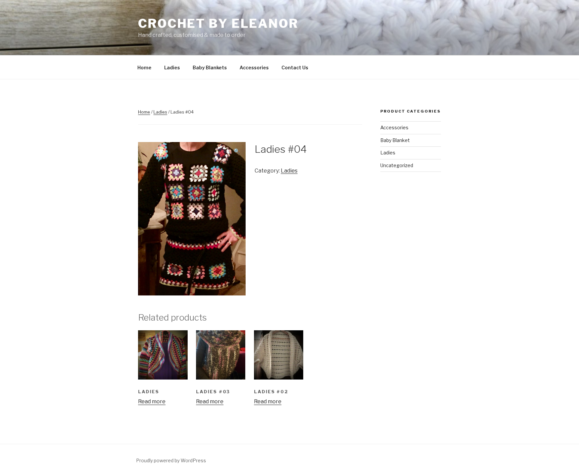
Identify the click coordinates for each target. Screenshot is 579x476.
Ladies (172, 67)
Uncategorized (396, 165)
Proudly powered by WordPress (171, 460)
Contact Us (294, 67)
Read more (152, 401)
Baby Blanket (395, 140)
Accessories (254, 67)
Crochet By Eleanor (218, 23)
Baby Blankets (210, 67)
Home (144, 67)
